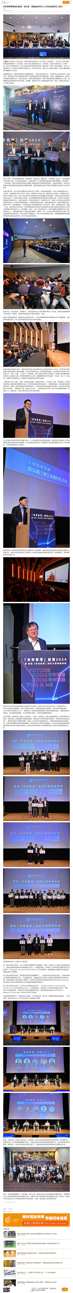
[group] (31, 1290)
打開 (64, 1289)
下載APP (66, 2)
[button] (29, 1291)
